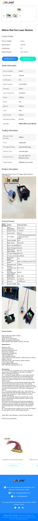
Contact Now (27, 59)
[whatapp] (15, 508)
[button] (4, 449)
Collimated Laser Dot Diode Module (12, 459)
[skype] (19, 508)
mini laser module (12, 415)
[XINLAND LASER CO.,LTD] (8, 2)
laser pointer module (26, 415)
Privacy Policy (8, 515)
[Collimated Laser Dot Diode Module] (14, 446)
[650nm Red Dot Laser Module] (19, 9)
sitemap (15, 515)
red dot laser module (9, 418)
